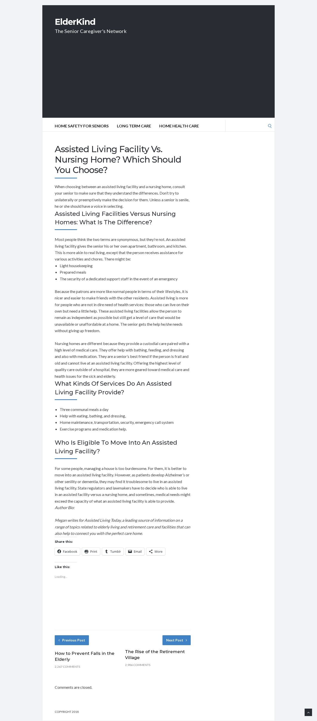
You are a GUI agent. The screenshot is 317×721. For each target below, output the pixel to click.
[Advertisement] (158, 83)
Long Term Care (134, 125)
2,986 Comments (137, 665)
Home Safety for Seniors (82, 125)
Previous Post (73, 640)
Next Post (174, 640)
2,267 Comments (67, 666)
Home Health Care (179, 125)
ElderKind (75, 22)
